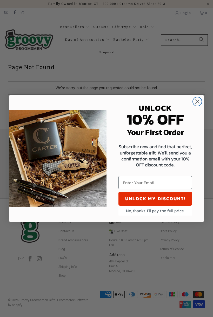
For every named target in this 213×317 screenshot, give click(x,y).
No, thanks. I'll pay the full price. (155, 211)
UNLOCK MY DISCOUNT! (155, 198)
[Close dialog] (197, 101)
